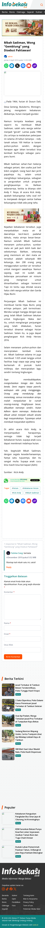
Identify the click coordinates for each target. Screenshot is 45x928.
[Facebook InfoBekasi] (11, 888)
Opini (14, 899)
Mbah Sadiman (32, 493)
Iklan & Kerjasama (30, 899)
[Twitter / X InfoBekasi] (14, 888)
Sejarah (30, 12)
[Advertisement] (22, 521)
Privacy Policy (28, 902)
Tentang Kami (28, 895)
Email (7, 634)
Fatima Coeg (17, 553)
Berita (4, 12)
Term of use (28, 905)
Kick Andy (16, 493)
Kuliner (39, 12)
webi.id (35, 925)
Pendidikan (16, 902)
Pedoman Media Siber (31, 909)
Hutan (15, 488)
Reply (9, 567)
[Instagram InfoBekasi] (3, 888)
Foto (14, 905)
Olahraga (21, 12)
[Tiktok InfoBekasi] (7, 888)
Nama (7, 623)
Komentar (9, 592)
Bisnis (12, 12)
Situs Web (8, 645)
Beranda (5, 895)
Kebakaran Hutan (30, 488)
